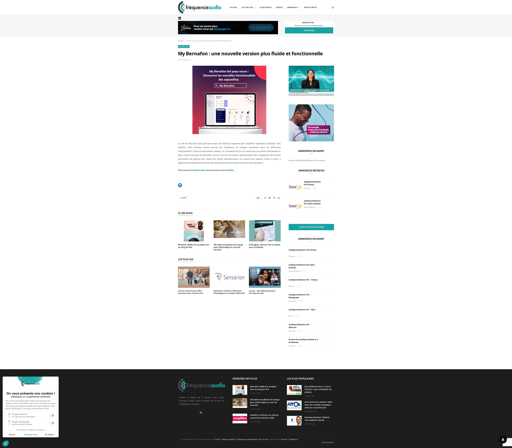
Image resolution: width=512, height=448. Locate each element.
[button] (180, 185)
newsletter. (229, 170)
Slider (184, 198)
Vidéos (279, 7)
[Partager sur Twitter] (270, 198)
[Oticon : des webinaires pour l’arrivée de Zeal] (265, 286)
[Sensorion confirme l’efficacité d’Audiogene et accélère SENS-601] (229, 286)
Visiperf (284, 439)
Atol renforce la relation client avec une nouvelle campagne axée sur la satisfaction (318, 405)
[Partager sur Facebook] (265, 198)
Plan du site (263, 439)
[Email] (279, 198)
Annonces (292, 7)
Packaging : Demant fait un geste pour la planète (264, 245)
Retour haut (328, 442)
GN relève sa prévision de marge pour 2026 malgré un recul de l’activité (228, 247)
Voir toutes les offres (311, 227)
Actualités (247, 7)
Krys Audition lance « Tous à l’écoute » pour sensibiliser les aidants (318, 389)
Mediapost (293, 439)
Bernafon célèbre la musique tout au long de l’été (193, 245)
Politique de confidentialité (246, 439)
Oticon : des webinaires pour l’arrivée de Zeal (262, 292)
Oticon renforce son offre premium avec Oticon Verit (190, 292)
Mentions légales (228, 439)
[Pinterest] (274, 198)
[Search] (332, 7)
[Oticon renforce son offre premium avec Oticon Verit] (194, 286)
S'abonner (309, 30)
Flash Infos (266, 7)
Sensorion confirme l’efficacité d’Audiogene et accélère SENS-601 (229, 292)
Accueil (233, 7)
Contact (217, 439)
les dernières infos (197, 170)
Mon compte (310, 7)
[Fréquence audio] (199, 7)
